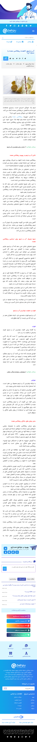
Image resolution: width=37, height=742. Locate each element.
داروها (32, 708)
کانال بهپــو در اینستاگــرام (20, 616)
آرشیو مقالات (21, 579)
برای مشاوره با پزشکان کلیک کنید (18, 21)
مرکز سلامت (19, 64)
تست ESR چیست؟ (30, 591)
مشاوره (32, 703)
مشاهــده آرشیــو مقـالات (18, 610)
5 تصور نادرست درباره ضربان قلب (26, 600)
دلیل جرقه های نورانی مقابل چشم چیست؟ (24, 596)
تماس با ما (19, 708)
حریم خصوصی (18, 700)
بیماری (32, 705)
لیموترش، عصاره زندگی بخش (16, 372)
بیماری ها (18, 42)
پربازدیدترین (13, 579)
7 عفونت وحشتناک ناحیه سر (27, 604)
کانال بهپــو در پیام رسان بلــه (19, 635)
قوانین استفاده (18, 703)
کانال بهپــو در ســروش (21, 630)
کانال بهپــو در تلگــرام (21, 621)
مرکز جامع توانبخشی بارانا (26, 722)
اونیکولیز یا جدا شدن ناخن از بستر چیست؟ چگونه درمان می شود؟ (19, 585)
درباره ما (20, 705)
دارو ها (8, 42)
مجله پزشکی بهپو (30, 64)
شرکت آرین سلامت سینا (8, 722)
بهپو (33, 697)
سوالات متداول (18, 697)
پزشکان (30, 42)
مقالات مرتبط (30, 579)
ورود (5, 569)
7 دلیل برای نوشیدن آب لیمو (16, 147)
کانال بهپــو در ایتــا (22, 626)
